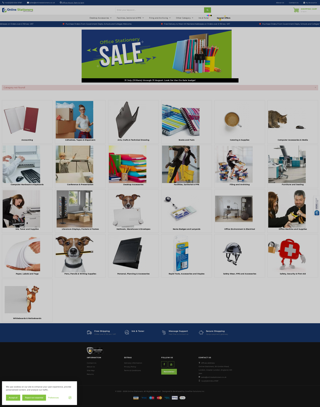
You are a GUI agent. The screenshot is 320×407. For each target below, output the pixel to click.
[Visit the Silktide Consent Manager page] (70, 398)
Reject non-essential (34, 397)
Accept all (13, 397)
